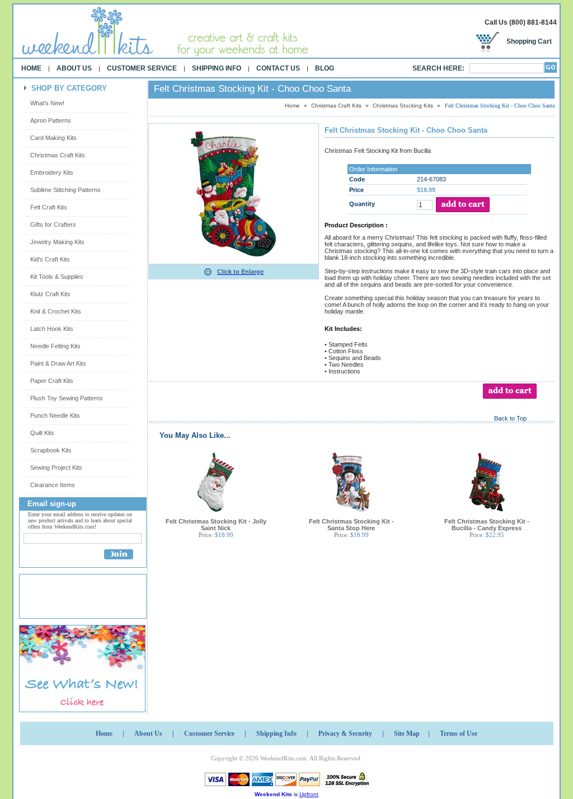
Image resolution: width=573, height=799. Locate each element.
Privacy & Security (345, 733)
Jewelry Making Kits (57, 242)
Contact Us (278, 68)
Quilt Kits (42, 432)
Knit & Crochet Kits (55, 311)
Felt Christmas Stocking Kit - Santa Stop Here (351, 524)
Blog (324, 68)
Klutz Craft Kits (50, 294)
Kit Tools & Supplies (56, 276)
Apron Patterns (50, 120)
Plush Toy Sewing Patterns (66, 398)
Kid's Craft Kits (50, 259)
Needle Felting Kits (55, 346)
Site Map (407, 733)
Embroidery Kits (51, 172)
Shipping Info (216, 68)
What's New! (47, 103)
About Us (74, 68)
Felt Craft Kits (48, 207)
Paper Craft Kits (51, 380)
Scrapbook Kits (51, 450)
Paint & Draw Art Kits (58, 363)
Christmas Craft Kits (57, 155)
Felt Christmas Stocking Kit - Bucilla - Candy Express (486, 524)
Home (31, 68)
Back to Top (510, 418)
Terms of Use (458, 733)
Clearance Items (52, 485)
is (286, 794)
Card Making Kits (53, 137)
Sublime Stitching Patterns (65, 189)
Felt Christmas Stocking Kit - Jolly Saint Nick (216, 524)
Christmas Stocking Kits (403, 105)
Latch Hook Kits (51, 328)
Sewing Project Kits (56, 467)
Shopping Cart (529, 41)
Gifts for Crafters (53, 224)
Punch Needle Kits (55, 415)
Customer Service (142, 68)
